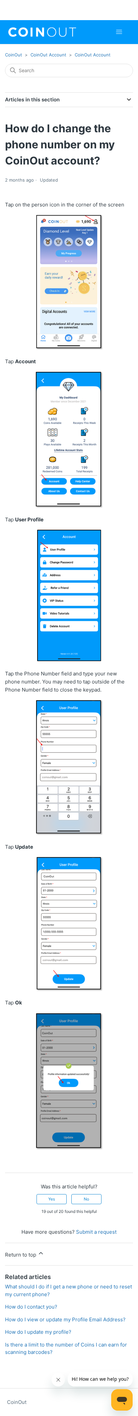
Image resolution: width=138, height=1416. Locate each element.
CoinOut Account (48, 54)
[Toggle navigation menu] (119, 32)
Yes (51, 1198)
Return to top (21, 1255)
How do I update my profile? (38, 1332)
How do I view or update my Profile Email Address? (65, 1319)
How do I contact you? (31, 1307)
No (86, 1198)
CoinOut (13, 54)
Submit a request (96, 1232)
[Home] (42, 32)
